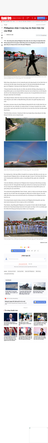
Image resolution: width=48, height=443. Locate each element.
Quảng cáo (28, 18)
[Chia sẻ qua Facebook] (32, 251)
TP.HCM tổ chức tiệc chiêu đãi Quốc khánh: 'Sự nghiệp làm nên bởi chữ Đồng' (40, 338)
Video (11, 21)
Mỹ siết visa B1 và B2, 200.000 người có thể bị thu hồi (25, 323)
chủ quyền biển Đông (9, 273)
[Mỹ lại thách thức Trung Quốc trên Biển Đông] (39, 286)
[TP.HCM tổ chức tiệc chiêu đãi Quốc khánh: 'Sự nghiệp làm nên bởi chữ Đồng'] (40, 331)
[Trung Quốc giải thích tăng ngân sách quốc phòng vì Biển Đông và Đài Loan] (25, 286)
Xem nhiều (8, 21)
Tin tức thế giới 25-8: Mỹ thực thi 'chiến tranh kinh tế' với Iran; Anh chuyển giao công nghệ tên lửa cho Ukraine (10, 338)
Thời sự (13, 21)
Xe (31, 21)
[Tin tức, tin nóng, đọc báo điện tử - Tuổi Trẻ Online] (6, 18)
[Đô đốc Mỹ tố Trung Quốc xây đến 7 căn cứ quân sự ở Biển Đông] (12, 286)
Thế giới (16, 21)
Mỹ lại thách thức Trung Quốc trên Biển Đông (38, 292)
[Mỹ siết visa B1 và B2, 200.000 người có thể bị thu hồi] (25, 317)
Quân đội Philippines (29, 271)
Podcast (14, 18)
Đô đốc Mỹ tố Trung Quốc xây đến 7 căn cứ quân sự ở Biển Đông (12, 292)
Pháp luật (20, 21)
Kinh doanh (24, 21)
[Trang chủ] (1, 21)
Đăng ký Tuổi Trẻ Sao (40, 18)
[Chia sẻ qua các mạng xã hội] (38, 251)
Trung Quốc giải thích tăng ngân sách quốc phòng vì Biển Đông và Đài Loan (25, 292)
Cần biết (23, 18)
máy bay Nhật (20, 271)
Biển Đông (38, 271)
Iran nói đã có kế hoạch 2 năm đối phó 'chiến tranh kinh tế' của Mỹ (10, 323)
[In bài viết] (2, 45)
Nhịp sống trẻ (37, 21)
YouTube (19, 18)
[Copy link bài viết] (35, 251)
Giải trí (45, 21)
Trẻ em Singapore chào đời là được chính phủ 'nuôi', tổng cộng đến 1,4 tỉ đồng (40, 323)
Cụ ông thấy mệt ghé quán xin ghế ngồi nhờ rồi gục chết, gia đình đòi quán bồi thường (25, 338)
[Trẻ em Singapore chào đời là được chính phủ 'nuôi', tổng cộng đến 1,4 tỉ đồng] (40, 317)
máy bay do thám (12, 271)
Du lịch (33, 21)
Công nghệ (29, 21)
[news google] (41, 35)
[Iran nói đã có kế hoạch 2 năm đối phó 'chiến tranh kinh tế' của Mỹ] (10, 317)
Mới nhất (4, 21)
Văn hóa (42, 21)
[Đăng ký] (40, 302)
